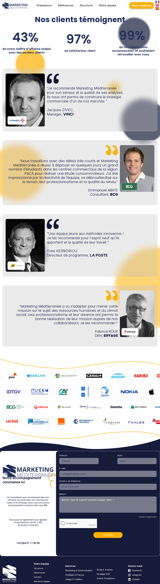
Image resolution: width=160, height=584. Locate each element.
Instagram (137, 575)
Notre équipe (107, 5)
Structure (86, 5)
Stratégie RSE (103, 574)
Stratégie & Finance (74, 575)
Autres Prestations (106, 578)
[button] (46, 5)
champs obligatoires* (148, 517)
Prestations (44, 5)
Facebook (137, 570)
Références (65, 5)
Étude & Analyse (104, 570)
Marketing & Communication (78, 570)
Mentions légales (42, 581)
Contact (37, 577)
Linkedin (136, 579)
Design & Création (73, 579)
